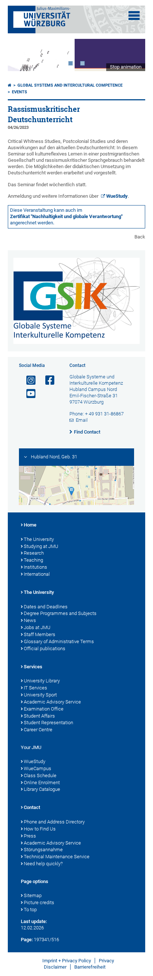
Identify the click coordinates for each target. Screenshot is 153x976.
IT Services (35, 688)
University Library (42, 680)
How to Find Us (40, 829)
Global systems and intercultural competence (70, 85)
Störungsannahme (43, 849)
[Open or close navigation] (134, 15)
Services (33, 666)
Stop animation (125, 67)
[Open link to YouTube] (28, 393)
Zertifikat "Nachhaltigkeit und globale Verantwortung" (66, 216)
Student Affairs (39, 716)
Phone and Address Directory (54, 822)
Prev (21, 55)
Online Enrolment (42, 782)
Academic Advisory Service (52, 702)
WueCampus (37, 768)
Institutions (35, 567)
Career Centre (38, 729)
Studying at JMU (41, 546)
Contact (32, 807)
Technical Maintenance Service (56, 856)
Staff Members (39, 634)
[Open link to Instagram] (28, 380)
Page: (27, 939)
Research (34, 553)
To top (30, 909)
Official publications (44, 648)
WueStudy (117, 196)
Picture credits (39, 902)
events (19, 92)
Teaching (33, 560)
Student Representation (48, 722)
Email (82, 420)
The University (39, 539)
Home (30, 525)
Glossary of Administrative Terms (59, 641)
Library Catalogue (42, 789)
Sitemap (33, 895)
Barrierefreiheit (89, 967)
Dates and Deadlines (46, 606)
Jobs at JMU (37, 627)
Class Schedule (40, 775)
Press (30, 836)
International (37, 574)
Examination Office (44, 709)
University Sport (40, 695)
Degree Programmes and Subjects (60, 613)
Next (132, 55)
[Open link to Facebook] (47, 380)
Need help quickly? (43, 863)
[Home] (10, 85)
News (30, 620)
